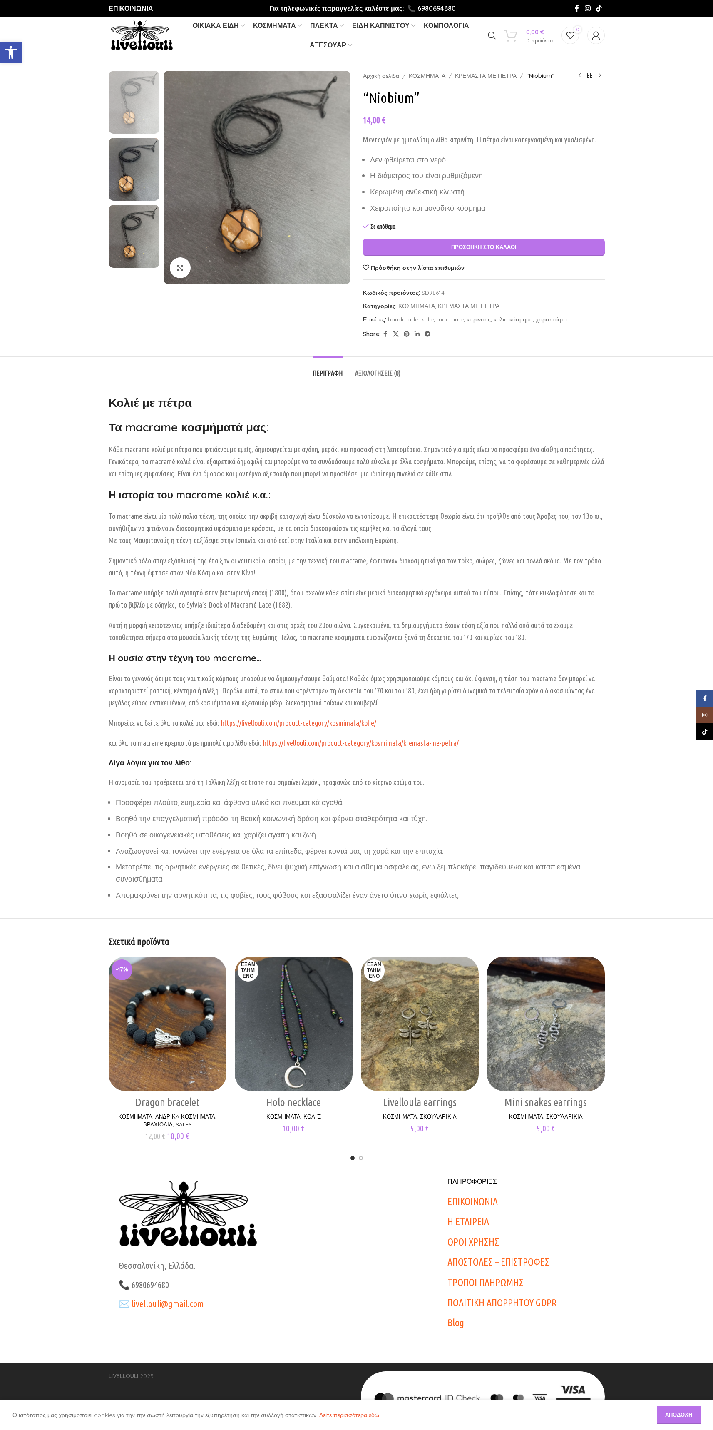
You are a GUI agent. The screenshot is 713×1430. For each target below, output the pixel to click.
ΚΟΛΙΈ (312, 1116)
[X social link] (395, 334)
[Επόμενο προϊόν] (600, 76)
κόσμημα (521, 319)
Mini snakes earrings (545, 1102)
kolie (427, 319)
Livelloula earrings (420, 1102)
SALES (184, 1124)
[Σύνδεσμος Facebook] (577, 8)
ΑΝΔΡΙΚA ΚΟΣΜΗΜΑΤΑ (185, 1116)
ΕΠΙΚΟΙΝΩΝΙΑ (131, 8)
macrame (450, 319)
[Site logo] (141, 35)
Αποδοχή (678, 1414)
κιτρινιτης (479, 319)
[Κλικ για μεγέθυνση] (180, 267)
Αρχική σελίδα (381, 76)
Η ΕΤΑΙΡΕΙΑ (468, 1221)
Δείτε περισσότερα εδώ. (349, 1415)
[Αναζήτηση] (492, 35)
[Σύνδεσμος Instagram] (587, 8)
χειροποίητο (551, 319)
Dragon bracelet (167, 1102)
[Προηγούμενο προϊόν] (580, 76)
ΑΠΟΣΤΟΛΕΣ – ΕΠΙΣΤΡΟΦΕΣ (498, 1262)
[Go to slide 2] (361, 1158)
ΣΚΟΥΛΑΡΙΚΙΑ (438, 1116)
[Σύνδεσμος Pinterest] (406, 334)
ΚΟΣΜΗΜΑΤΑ (427, 76)
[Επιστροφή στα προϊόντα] (590, 76)
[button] (11, 52)
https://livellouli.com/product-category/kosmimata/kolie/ (298, 723)
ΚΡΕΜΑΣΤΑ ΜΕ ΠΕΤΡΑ (486, 76)
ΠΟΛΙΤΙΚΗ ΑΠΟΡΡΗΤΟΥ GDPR (502, 1302)
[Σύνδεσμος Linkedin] (417, 334)
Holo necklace (293, 1102)
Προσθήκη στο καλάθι (484, 247)
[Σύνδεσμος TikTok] (598, 8)
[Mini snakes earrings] (546, 1024)
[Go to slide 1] (352, 1158)
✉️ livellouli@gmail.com (161, 1303)
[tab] (328, 369)
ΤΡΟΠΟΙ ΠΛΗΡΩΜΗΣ (485, 1282)
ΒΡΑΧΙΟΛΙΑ (158, 1124)
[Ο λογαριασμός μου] (596, 35)
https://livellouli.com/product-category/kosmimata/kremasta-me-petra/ (361, 743)
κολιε (500, 319)
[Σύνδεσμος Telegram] (427, 334)
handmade (403, 319)
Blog (455, 1322)
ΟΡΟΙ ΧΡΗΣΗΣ (473, 1242)
